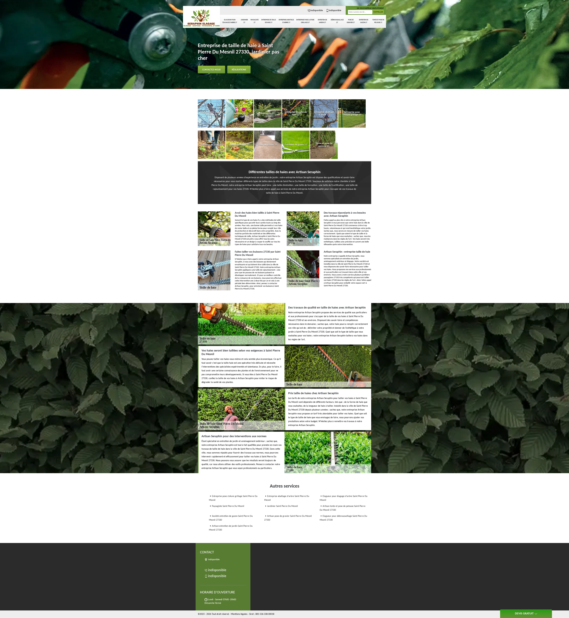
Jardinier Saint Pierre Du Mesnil (282, 506)
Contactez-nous (211, 70)
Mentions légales (239, 614)
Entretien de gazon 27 (363, 21)
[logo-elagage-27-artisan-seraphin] (201, 16)
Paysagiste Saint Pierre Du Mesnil (228, 506)
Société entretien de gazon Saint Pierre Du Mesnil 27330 (231, 518)
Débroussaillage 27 (337, 21)
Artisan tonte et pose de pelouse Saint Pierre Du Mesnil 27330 (342, 508)
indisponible (316, 10)
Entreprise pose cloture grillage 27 (305, 21)
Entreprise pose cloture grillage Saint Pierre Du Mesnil (233, 498)
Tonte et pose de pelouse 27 (378, 21)
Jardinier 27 (244, 21)
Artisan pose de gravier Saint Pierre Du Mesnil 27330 (288, 518)
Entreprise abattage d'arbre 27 (286, 21)
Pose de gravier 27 (351, 21)
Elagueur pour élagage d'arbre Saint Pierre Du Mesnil (343, 498)
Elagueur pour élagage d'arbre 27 (230, 21)
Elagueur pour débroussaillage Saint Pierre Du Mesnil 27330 (343, 518)
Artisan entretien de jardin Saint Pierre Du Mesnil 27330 (230, 528)
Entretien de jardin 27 (322, 21)
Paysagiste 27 (255, 21)
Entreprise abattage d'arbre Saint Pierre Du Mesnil (286, 498)
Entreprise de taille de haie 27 (268, 21)
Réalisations (239, 70)
